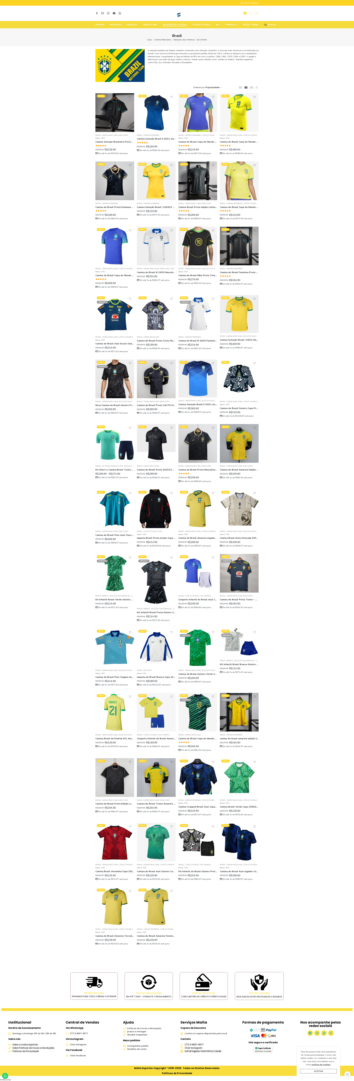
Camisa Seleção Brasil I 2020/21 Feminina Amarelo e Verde (156, 207)
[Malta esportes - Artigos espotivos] (177, 13)
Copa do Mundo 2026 (128, 337)
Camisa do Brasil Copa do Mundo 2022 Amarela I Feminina (239, 207)
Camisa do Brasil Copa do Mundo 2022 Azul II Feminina (197, 141)
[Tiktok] (324, 1033)
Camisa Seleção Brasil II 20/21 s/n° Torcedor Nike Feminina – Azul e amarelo (156, 138)
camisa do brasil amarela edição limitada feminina (239, 738)
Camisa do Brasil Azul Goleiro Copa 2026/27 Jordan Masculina (156, 871)
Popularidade (212, 87)
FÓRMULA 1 (231, 24)
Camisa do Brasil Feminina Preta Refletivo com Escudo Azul (239, 272)
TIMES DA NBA (149, 24)
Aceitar (318, 1071)
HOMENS (99, 24)
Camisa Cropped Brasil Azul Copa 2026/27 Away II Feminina (197, 806)
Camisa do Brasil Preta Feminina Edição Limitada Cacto (114, 207)
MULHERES (115, 24)
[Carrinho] (245, 13)
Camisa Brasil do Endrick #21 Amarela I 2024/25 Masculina (114, 738)
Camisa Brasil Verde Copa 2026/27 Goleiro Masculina (239, 806)
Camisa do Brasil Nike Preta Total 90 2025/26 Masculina (197, 275)
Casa (149, 39)
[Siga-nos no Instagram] (108, 13)
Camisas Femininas (151, 135)
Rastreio (271, 24)
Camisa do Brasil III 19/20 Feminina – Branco (197, 340)
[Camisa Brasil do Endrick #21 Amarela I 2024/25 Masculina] (114, 712)
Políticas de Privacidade (177, 1073)
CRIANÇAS (131, 24)
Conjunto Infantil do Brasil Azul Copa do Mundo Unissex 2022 (197, 599)
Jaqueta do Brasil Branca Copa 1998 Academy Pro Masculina (156, 677)
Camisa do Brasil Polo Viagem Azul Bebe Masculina (114, 677)
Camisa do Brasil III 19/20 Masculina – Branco (156, 272)
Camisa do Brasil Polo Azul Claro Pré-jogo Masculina (114, 535)
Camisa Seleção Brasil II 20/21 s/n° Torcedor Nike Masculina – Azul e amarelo (197, 404)
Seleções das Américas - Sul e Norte (190, 39)
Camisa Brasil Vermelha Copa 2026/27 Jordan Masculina (114, 871)
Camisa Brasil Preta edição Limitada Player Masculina (197, 207)
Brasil (98, 135)
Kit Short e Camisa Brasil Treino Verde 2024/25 (114, 469)
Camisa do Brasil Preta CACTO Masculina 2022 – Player (156, 405)
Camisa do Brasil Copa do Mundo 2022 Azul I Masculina (114, 275)
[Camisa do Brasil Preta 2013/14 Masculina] (156, 443)
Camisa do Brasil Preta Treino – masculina (239, 599)
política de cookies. (321, 1064)
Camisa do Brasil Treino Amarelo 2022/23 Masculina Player (156, 803)
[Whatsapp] (331, 1033)
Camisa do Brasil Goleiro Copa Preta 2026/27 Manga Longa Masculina (239, 408)
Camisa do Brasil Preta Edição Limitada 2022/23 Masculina (114, 803)
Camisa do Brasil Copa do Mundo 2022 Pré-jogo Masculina (197, 738)
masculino (123, 135)
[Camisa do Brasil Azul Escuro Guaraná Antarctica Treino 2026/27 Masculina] (114, 314)
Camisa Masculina (162, 39)
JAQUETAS (147, 670)
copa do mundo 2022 (211, 135)
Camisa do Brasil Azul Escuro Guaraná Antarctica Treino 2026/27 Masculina (114, 343)
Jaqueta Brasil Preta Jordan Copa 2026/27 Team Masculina (156, 538)
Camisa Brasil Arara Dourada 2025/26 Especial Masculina (239, 538)
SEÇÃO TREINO (250, 24)
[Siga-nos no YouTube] (114, 13)
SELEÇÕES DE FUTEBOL (175, 24)
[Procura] (257, 13)
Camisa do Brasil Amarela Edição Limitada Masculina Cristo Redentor (239, 469)
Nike (103, 138)
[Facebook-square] (310, 1033)
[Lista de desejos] (130, 97)
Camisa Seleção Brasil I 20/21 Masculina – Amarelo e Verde (239, 339)
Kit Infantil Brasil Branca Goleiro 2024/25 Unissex (239, 664)
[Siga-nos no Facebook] (96, 13)
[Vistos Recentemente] (347, 1074)
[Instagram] (317, 1033)
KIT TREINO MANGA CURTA (112, 466)
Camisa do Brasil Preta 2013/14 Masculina (156, 469)
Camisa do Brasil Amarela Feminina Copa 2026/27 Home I (156, 935)
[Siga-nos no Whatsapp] (119, 13)
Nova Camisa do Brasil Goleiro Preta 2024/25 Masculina (114, 405)
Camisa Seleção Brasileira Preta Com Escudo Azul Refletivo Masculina (114, 141)
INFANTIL (105, 596)
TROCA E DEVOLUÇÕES (149, 993)
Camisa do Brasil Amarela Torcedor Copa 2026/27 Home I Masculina (114, 935)
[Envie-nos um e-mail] (102, 13)
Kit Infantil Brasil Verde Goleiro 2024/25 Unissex (114, 599)
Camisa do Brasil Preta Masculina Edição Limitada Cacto (197, 469)
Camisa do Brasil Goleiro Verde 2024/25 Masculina (197, 674)
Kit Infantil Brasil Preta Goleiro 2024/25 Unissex (156, 612)
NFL (218, 24)
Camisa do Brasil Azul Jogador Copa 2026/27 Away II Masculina (239, 871)
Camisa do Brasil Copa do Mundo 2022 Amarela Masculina (239, 141)
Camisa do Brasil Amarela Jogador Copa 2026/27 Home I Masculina (197, 538)
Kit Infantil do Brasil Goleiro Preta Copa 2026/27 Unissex (197, 871)
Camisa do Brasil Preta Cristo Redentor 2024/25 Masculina (156, 340)
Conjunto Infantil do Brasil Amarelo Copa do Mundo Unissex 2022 (156, 738)
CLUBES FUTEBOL (201, 24)
